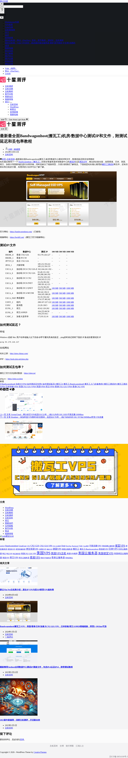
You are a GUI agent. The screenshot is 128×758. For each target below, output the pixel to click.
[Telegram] (10, 390)
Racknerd (75, 546)
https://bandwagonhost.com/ (21, 232)
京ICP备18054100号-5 (118, 757)
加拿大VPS (20, 384)
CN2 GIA (34, 545)
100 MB (55, 288)
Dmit (63, 546)
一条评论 (9, 637)
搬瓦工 (58, 384)
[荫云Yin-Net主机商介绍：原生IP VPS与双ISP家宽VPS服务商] (19, 585)
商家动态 (9, 97)
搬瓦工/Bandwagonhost (72, 384)
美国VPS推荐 (72, 554)
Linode (8, 73)
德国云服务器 (67, 549)
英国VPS (5, 558)
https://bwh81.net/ (17, 237)
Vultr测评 (86, 546)
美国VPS (39, 387)
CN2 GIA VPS (46, 546)
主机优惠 (9, 89)
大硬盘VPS (42, 549)
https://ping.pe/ (30, 373)
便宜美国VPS (32, 549)
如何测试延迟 (48, 384)
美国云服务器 (88, 553)
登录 (22, 739)
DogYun (69, 546)
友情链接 (14, 112)
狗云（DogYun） (12, 71)
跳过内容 (4, 1)
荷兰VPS (48, 387)
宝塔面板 (9, 526)
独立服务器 (16, 553)
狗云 (4, 554)
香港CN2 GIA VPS (62, 387)
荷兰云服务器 (24, 558)
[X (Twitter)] (4, 390)
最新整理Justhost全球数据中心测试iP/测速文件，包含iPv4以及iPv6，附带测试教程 (36, 667)
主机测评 (9, 86)
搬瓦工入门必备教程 (92, 384)
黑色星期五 (69, 558)
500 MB (62, 288)
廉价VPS (49, 549)
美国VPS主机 (58, 553)
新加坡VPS (103, 549)
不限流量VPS (95, 546)
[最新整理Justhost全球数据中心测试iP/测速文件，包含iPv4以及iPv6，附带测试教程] (19, 662)
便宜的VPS (11, 549)
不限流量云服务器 (108, 546)
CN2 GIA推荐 (57, 546)
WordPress (14, 107)
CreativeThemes (40, 752)
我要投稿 (14, 114)
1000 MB (70, 288)
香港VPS (35, 557)
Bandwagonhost (7, 384)
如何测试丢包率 (33, 384)
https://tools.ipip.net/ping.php (17, 359)
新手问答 (9, 94)
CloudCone (22, 546)
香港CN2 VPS (78, 387)
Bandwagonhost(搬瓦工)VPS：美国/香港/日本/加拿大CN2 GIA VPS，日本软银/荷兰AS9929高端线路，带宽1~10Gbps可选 (53, 626)
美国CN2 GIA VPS (26, 387)
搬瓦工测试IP (108, 164)
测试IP (72, 162)
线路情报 (9, 99)
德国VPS (57, 549)
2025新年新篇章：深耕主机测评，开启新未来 (20, 720)
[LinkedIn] (7, 390)
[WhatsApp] (13, 390)
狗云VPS (9, 554)
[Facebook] (1, 390)
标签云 (13, 109)
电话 (7, 531)
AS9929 (2, 546)
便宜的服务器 (21, 549)
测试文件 (83, 162)
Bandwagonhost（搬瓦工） (29, 162)
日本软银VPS (10, 387)
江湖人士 (80, 746)
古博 (62, 746)
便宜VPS (120, 545)
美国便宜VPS (106, 553)
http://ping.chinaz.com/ (19, 353)
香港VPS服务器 (45, 558)
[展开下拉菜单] (11, 102)
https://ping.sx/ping (15, 379)
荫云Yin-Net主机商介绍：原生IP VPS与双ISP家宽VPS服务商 (27, 590)
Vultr (81, 546)
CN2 (28, 546)
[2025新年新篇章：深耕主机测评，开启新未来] (19, 715)
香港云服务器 (58, 557)
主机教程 (9, 91)
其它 (7, 102)
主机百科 (14, 104)
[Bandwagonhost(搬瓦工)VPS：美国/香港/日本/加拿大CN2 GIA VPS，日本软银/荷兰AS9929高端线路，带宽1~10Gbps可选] (19, 621)
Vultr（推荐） (11, 68)
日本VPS (113, 549)
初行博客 (70, 746)
